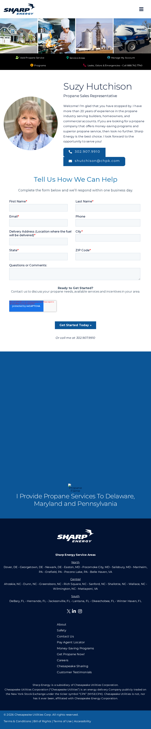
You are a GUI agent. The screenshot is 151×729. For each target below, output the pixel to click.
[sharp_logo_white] (75, 531)
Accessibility (82, 721)
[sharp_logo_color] (19, 5)
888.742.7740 (135, 65)
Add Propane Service (32, 57)
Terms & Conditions (17, 721)
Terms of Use (62, 721)
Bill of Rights (42, 721)
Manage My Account (123, 57)
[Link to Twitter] (69, 612)
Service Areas (77, 58)
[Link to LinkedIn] (74, 611)
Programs (40, 65)
